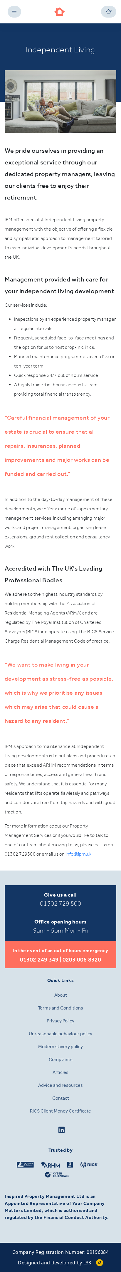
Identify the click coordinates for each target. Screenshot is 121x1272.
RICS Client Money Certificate (60, 1111)
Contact (60, 1098)
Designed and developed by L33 (54, 1262)
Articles (60, 1072)
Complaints (61, 1059)
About (60, 995)
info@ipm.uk (79, 854)
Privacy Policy (60, 1021)
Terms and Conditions (60, 1008)
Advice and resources (60, 1085)
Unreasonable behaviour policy (60, 1033)
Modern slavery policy (60, 1046)
